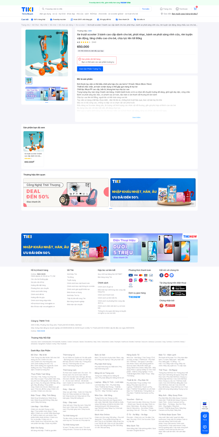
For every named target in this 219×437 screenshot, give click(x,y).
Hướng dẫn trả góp (38, 297)
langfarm (42, 344)
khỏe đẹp (71, 14)
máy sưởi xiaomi (175, 425)
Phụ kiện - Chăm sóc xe (135, 417)
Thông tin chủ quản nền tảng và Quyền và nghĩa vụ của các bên (112, 312)
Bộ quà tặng (105, 427)
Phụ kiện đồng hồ (105, 378)
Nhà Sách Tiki (133, 426)
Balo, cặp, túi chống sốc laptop (109, 359)
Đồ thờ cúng (103, 408)
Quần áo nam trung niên (76, 383)
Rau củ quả (39, 379)
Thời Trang (146, 357)
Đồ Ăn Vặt (102, 423)
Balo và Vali (100, 355)
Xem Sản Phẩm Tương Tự (90, 69)
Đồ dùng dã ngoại (173, 375)
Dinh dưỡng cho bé (42, 364)
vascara (34, 342)
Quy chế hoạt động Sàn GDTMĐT (110, 274)
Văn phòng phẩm (145, 428)
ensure (75, 342)
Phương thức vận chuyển (40, 288)
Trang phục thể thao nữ (167, 373)
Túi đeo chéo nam (75, 427)
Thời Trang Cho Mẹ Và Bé (40, 357)
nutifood (125, 342)
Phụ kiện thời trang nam (108, 368)
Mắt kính (115, 367)
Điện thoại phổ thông (42, 400)
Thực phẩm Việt (50, 379)
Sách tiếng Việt (132, 428)
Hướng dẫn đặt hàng (38, 285)
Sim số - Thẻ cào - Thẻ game (145, 410)
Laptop (115, 391)
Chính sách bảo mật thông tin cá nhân (81, 286)
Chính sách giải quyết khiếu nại (78, 289)
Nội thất (105, 402)
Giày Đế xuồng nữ (77, 398)
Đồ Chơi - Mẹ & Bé (39, 355)
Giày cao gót (67, 392)
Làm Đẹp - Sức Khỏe (40, 406)
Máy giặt (166, 362)
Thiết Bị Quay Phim (172, 408)
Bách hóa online (138, 368)
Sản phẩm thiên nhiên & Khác (44, 416)
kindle (131, 342)
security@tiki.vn (49, 306)
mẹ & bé (62, 14)
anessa (151, 342)
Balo (96, 357)
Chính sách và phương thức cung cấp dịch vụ (111, 302)
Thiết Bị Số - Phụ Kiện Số (137, 380)
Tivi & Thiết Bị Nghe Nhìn (139, 373)
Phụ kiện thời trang (103, 364)
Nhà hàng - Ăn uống (139, 406)
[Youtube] (167, 275)
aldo (112, 342)
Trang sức (98, 376)
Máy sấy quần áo (170, 366)
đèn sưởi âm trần (169, 431)
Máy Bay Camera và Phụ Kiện (172, 409)
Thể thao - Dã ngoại (137, 362)
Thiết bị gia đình (50, 430)
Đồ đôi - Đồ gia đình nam (79, 379)
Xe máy (133, 419)
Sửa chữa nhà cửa (105, 400)
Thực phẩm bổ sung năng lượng (173, 388)
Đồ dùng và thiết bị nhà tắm (110, 404)
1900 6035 (41, 331)
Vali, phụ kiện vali (117, 360)
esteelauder (46, 342)
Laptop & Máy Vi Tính (144, 370)
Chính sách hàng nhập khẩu (41, 300)
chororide (102, 14)
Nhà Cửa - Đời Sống (103, 395)
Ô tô (139, 419)
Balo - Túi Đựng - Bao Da (172, 404)
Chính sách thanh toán (106, 295)
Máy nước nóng (172, 364)
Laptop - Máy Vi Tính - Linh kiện (109, 382)
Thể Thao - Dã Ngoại (168, 370)
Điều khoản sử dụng (74, 292)
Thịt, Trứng (42, 377)
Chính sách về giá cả (105, 287)
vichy (54, 344)
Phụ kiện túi (86, 420)
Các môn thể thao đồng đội (173, 383)
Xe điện (148, 417)
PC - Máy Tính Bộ (104, 391)
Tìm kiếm (145, 9)
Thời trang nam (69, 370)
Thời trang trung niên (74, 366)
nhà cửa (80, 14)
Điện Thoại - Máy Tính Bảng (43, 395)
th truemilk (56, 342)
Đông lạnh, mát (46, 381)
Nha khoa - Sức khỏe (140, 408)
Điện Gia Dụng (37, 428)
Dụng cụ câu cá (169, 381)
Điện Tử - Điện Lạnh (167, 355)
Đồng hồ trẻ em (118, 378)
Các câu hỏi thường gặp (39, 279)
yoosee (158, 342)
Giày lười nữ (82, 396)
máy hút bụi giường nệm (172, 426)
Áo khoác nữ (80, 360)
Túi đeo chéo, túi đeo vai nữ (73, 418)
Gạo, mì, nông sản (42, 383)
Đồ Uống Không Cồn (108, 425)
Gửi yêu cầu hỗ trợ (37, 282)
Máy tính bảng (41, 402)
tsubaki (63, 344)
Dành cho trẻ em (42, 387)
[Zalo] (172, 275)
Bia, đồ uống (39, 385)
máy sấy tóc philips (174, 419)
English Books (139, 430)
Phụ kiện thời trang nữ (102, 367)
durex (82, 342)
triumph (117, 342)
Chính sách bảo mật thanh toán (78, 283)
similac (169, 342)
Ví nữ (86, 418)
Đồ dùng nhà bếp (37, 430)
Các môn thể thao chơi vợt (173, 384)
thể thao (93, 14)
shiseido (34, 344)
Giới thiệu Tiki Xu (73, 295)
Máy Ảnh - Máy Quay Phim (170, 395)
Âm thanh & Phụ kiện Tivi (168, 357)
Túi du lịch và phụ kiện (107, 357)
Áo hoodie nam (73, 377)
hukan (49, 344)
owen (70, 342)
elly (95, 342)
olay (164, 342)
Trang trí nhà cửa (101, 398)
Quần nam (77, 373)
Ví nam (65, 427)
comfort (176, 342)
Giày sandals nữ (75, 394)
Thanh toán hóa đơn (134, 402)
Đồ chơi (53, 357)
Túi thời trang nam (71, 425)
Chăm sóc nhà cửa (44, 391)
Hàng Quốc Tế (133, 355)
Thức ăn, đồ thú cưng (42, 389)
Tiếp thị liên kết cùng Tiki (76, 298)
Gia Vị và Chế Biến (105, 421)
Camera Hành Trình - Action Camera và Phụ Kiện (173, 402)
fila (58, 344)
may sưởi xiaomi (170, 423)
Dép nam (74, 407)
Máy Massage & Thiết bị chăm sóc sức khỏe (45, 414)
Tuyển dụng (71, 280)
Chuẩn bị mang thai (42, 370)
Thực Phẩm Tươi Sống (40, 374)
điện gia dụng (45, 14)
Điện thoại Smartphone (39, 398)
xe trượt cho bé (131, 14)
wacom (144, 342)
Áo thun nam (67, 373)
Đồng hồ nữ (107, 376)
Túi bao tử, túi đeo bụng (82, 429)
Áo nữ (65, 357)
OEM (90, 31)
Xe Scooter (146, 419)
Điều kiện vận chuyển (75, 304)
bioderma (88, 342)
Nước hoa (39, 421)
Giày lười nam (68, 405)
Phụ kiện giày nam (74, 409)
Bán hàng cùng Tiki (105, 277)
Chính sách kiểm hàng (39, 291)
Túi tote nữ (76, 420)
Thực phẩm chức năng (43, 411)
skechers (105, 342)
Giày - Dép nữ (69, 389)
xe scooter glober (115, 14)
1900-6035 (41, 274)
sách (87, 14)
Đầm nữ (71, 357)
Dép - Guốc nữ (79, 392)
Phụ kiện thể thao (173, 377)
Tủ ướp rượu (181, 366)
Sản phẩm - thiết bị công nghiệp (141, 371)
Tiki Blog (70, 277)
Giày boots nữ (71, 396)
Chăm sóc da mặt (37, 409)
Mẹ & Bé (141, 366)
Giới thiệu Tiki (72, 274)
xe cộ (54, 14)
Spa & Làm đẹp (142, 404)
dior (39, 342)
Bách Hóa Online (102, 414)
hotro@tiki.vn (50, 303)
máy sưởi (162, 417)
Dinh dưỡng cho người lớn (44, 366)
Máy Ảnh (178, 410)
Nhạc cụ (112, 408)
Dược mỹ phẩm (51, 423)
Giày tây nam (78, 405)
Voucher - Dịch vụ (134, 399)
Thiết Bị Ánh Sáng (173, 400)
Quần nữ (78, 357)
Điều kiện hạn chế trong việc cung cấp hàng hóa (112, 291)
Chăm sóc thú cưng (102, 417)
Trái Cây (34, 377)
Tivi (164, 364)
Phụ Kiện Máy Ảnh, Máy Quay (169, 398)
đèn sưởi (170, 417)
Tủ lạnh (165, 360)
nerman (138, 342)
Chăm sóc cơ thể (42, 413)
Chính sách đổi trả (37, 294)
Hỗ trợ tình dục (49, 421)
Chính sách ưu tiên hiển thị (107, 298)
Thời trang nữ (69, 355)
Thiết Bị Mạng (107, 389)
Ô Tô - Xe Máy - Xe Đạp (137, 414)
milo (99, 342)
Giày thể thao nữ (177, 387)
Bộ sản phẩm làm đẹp (44, 422)
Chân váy (78, 362)
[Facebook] (161, 275)
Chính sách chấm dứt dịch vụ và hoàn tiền (111, 307)
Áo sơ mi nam (77, 375)
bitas (182, 342)
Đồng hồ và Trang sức (104, 373)
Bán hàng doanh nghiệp (75, 301)
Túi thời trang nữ (70, 415)
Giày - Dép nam (70, 402)
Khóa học (146, 402)
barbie (64, 342)
